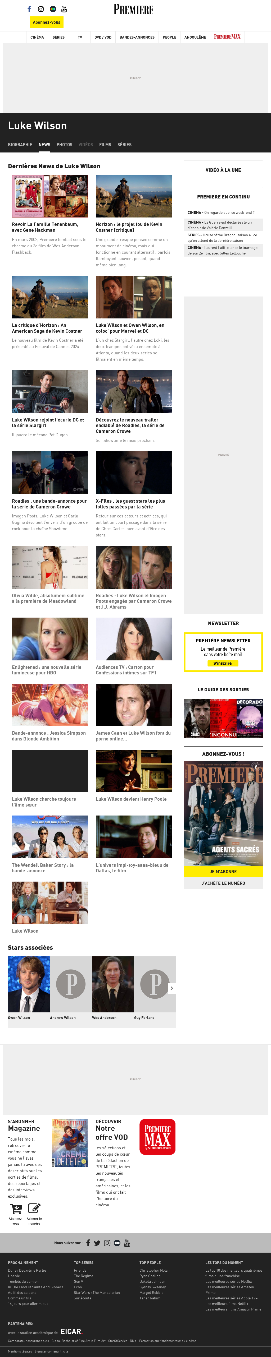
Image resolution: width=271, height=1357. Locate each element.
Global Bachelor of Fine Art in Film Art (79, 1341)
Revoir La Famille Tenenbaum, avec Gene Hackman (45, 227)
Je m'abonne (223, 871)
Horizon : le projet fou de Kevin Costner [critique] (129, 227)
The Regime (83, 1275)
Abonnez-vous (46, 22)
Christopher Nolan (154, 1270)
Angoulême (195, 37)
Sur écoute (82, 1298)
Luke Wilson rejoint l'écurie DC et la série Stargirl (48, 422)
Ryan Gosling (150, 1275)
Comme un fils (19, 1298)
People (169, 37)
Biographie (20, 144)
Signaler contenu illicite (51, 1351)
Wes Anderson (104, 1017)
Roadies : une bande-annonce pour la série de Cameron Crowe (49, 504)
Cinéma (37, 37)
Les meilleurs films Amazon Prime (233, 1309)
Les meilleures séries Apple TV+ (231, 1298)
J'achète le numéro (223, 883)
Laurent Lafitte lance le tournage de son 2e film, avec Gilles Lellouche (223, 250)
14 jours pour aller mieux (28, 1303)
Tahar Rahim (149, 1298)
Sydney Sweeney (152, 1287)
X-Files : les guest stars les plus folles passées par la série (130, 504)
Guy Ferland (144, 1017)
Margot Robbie (151, 1292)
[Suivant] (172, 988)
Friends (80, 1270)
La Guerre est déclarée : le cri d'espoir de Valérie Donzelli (220, 225)
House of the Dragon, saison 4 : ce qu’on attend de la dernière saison (222, 238)
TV (80, 37)
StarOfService (117, 1341)
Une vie (14, 1275)
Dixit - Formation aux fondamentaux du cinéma (163, 1341)
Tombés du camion (23, 1281)
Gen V (78, 1281)
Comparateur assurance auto (28, 1341)
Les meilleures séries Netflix (228, 1281)
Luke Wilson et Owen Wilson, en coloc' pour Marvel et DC (130, 328)
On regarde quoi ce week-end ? (221, 212)
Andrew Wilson (63, 1017)
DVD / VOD (102, 37)
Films (105, 144)
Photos (64, 144)
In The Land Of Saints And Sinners (35, 1287)
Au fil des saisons (22, 1292)
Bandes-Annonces (137, 37)
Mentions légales (20, 1351)
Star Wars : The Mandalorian (97, 1292)
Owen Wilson (19, 1017)
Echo (78, 1287)
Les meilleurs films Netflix (226, 1303)
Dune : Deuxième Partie (27, 1270)
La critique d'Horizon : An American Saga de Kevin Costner (47, 328)
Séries (59, 37)
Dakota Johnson (152, 1281)
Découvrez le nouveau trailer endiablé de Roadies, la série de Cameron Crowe (130, 425)
